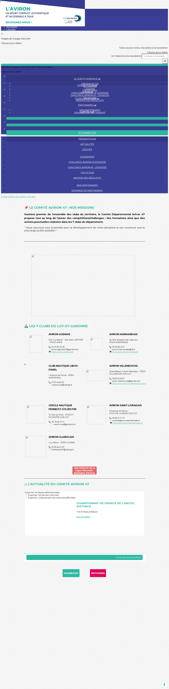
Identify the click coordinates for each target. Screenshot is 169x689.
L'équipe (10, 29)
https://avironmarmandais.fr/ (125, 352)
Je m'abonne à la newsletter (126, 56)
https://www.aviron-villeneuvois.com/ (129, 383)
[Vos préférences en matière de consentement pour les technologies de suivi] (164, 684)
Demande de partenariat (87, 190)
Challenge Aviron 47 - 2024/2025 (90, 95)
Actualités (11, 27)
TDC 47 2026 (87, 172)
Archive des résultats (90, 100)
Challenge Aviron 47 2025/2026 (87, 162)
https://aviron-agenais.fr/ (62, 352)
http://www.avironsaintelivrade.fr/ (128, 423)
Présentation (89, 84)
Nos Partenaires (89, 110)
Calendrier (90, 90)
